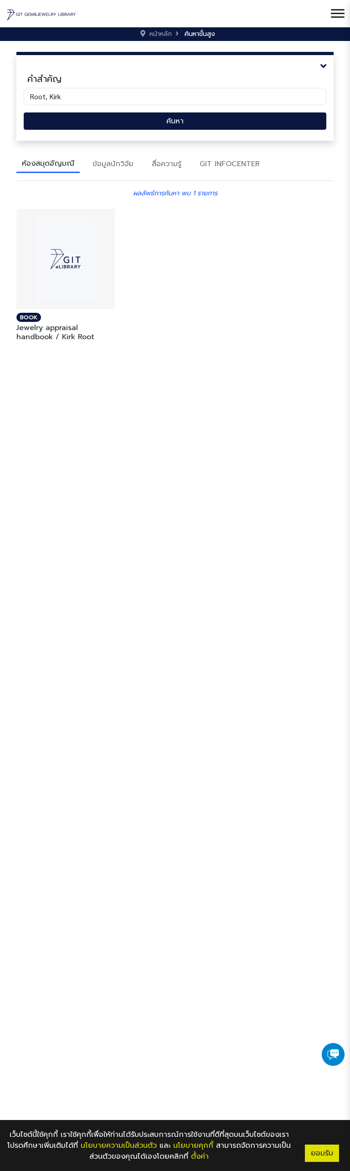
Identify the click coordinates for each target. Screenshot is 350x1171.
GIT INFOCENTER (230, 163)
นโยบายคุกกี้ (193, 1145)
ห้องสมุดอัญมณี (48, 163)
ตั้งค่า (200, 1156)
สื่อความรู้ (166, 163)
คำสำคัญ (44, 78)
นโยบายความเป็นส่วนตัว (119, 1145)
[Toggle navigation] (337, 13)
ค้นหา (175, 121)
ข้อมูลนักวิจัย (113, 163)
